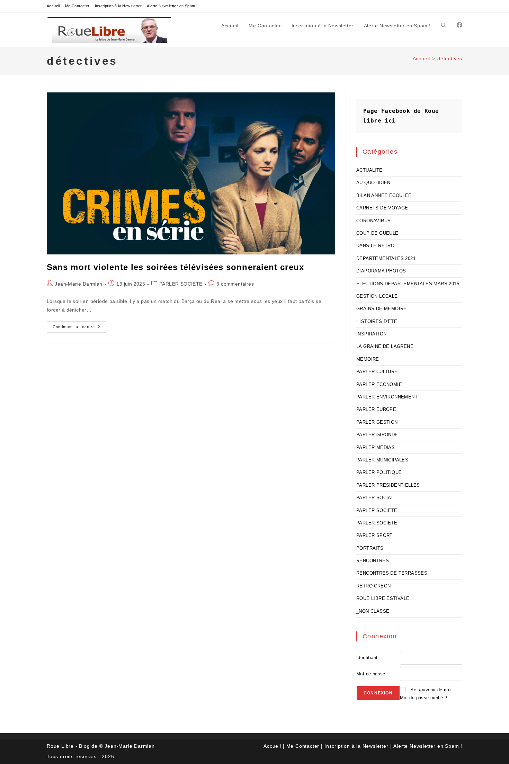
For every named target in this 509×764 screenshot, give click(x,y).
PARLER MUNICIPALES (382, 459)
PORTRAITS (370, 548)
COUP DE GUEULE (377, 233)
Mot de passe (370, 673)
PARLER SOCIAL (375, 497)
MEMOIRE (367, 359)
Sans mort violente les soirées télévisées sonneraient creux (175, 267)
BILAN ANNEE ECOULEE (384, 195)
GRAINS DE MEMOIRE (381, 308)
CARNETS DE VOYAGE (382, 207)
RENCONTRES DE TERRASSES (391, 573)
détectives (449, 58)
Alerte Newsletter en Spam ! (172, 6)
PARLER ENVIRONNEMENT (387, 396)
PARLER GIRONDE (377, 434)
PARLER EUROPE (376, 409)
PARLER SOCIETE (181, 284)
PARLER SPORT (374, 535)
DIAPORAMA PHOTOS (381, 270)
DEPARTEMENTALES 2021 (386, 258)
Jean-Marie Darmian (78, 284)
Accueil (53, 6)
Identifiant (366, 657)
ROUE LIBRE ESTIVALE (383, 598)
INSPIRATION (371, 333)
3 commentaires (235, 284)
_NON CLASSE (372, 611)
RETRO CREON (373, 585)
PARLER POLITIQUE (379, 472)
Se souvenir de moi (431, 689)
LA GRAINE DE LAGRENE (384, 346)
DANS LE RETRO (375, 245)
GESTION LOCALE (377, 296)
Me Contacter (77, 6)
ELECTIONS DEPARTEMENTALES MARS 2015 (407, 283)
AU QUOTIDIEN (373, 182)
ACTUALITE (369, 170)
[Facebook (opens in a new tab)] (459, 25)
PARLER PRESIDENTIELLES (388, 485)
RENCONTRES (372, 560)
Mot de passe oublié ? (423, 697)
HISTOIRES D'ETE (376, 321)
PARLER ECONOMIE (379, 384)
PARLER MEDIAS (375, 447)
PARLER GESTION (377, 422)
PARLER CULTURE (377, 371)
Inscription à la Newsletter (118, 6)
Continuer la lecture (79, 328)
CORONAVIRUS (373, 220)
